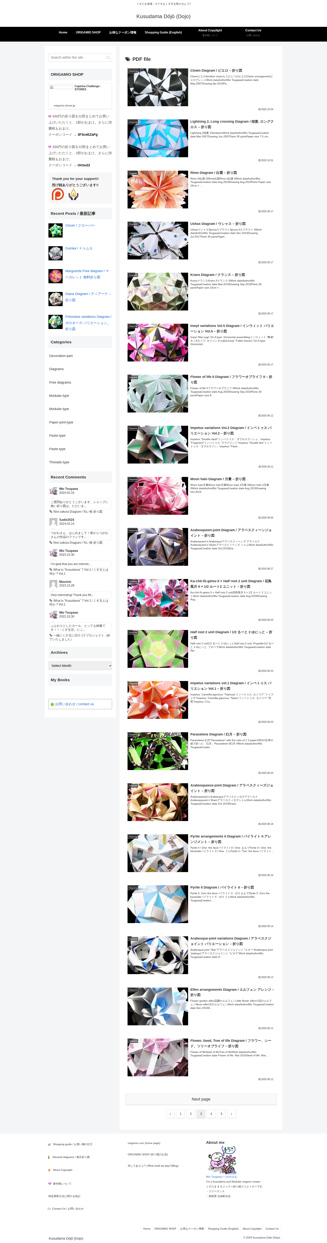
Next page (201, 1099)
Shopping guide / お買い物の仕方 (73, 1144)
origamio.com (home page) (144, 1143)
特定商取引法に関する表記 (64, 1196)
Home (146, 1228)
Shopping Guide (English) (223, 1228)
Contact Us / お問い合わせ (68, 1208)
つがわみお (230, 1176)
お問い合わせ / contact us (74, 704)
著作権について (62, 1183)
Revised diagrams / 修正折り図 (71, 1157)
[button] (108, 57)
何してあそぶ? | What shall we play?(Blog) (153, 1165)
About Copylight (252, 1228)
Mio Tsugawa (214, 1176)
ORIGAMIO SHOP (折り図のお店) (148, 1154)
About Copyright (62, 1169)
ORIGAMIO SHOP (165, 1228)
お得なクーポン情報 (192, 1228)
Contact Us (272, 1228)
